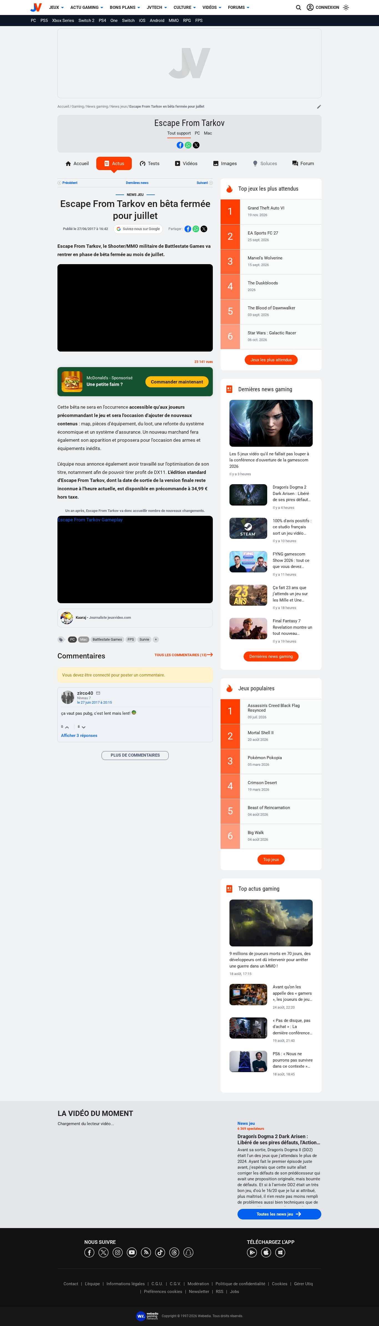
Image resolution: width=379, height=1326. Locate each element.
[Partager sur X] (196, 145)
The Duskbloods (263, 283)
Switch (128, 20)
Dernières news (137, 183)
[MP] (98, 692)
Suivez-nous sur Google (141, 229)
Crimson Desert (262, 782)
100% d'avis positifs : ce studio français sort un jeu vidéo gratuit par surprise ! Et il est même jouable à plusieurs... (292, 527)
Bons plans (122, 7)
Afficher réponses (79, 735)
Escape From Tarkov (189, 123)
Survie (144, 639)
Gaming (78, 106)
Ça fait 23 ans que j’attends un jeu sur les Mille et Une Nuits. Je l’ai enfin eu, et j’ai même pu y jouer (292, 594)
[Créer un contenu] (319, 106)
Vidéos (210, 7)
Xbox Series (63, 20)
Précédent (69, 183)
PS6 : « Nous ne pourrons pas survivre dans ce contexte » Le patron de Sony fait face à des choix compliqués (293, 1060)
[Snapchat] (188, 1252)
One (114, 20)
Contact (71, 1283)
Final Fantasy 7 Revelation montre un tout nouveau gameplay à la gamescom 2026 (292, 627)
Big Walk (256, 832)
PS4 (102, 20)
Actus (118, 163)
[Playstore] (252, 1252)
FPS (199, 20)
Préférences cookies (163, 1291)
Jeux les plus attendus (271, 359)
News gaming (97, 106)
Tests (154, 163)
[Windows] (280, 1252)
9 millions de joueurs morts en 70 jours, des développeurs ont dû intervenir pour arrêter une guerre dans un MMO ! (270, 960)
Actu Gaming (84, 7)
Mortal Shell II (261, 732)
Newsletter (199, 1291)
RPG (187, 20)
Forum (307, 163)
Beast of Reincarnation (269, 807)
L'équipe (92, 1283)
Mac (208, 133)
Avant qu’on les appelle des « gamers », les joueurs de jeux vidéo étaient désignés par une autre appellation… (292, 993)
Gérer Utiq (303, 1283)
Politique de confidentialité (240, 1283)
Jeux (54, 7)
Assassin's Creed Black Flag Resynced (274, 708)
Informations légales (126, 1283)
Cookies (279, 1283)
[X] (103, 1252)
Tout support (179, 133)
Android (157, 20)
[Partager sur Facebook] (180, 145)
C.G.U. (157, 1283)
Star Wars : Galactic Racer (272, 332)
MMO (174, 20)
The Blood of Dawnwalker (271, 307)
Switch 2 (86, 20)
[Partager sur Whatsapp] (188, 145)
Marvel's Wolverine (265, 258)
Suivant (202, 183)
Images (229, 163)
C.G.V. (175, 1283)
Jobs (234, 1291)
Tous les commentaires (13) (181, 655)
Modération (198, 1283)
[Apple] (266, 1252)
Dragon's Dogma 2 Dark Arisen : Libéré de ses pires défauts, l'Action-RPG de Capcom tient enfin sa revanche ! (292, 494)
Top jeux (271, 859)
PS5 (44, 20)
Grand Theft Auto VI (266, 208)
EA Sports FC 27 (263, 233)
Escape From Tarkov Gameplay (90, 519)
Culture (182, 7)
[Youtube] (132, 1252)
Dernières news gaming (271, 656)
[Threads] (174, 1252)
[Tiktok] (160, 1252)
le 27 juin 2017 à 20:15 (94, 702)
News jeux (118, 106)
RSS (219, 1291)
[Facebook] (89, 1252)
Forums (236, 7)
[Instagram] (118, 1252)
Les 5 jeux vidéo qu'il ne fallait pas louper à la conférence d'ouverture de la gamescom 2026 (269, 460)
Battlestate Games (107, 639)
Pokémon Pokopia (265, 757)
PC (33, 20)
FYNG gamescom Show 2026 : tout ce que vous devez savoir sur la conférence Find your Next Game (292, 561)
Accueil (63, 106)
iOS (142, 20)
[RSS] (146, 1252)
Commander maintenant (177, 382)
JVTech (154, 7)
